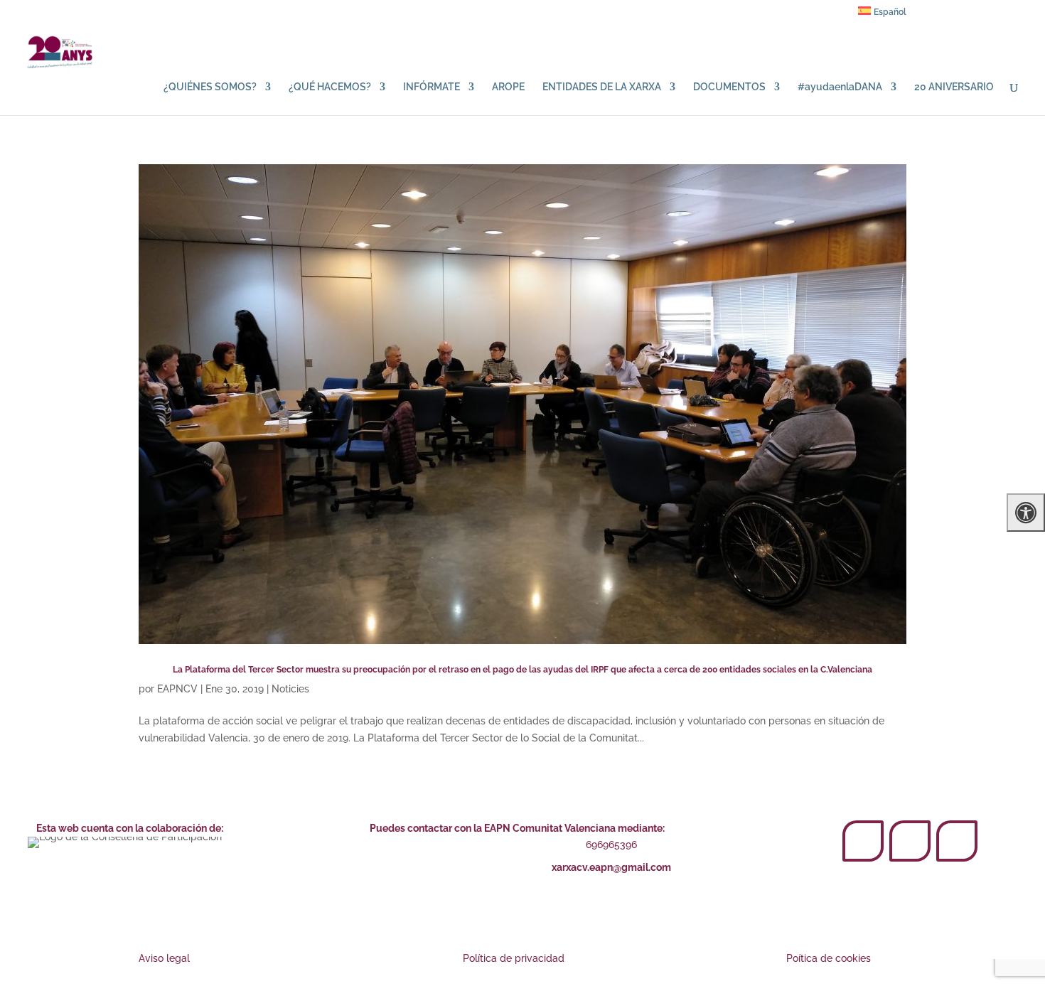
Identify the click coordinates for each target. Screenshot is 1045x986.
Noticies (290, 689)
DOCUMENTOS (729, 87)
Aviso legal (164, 958)
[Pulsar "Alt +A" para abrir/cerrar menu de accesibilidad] (1026, 512)
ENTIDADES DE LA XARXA (601, 87)
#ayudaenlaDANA (840, 87)
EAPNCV (177, 689)
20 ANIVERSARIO (954, 87)
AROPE (508, 87)
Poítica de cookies (828, 958)
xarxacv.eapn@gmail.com (611, 867)
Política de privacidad (513, 958)
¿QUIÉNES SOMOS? (210, 87)
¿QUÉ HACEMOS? (330, 87)
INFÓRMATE (431, 87)
